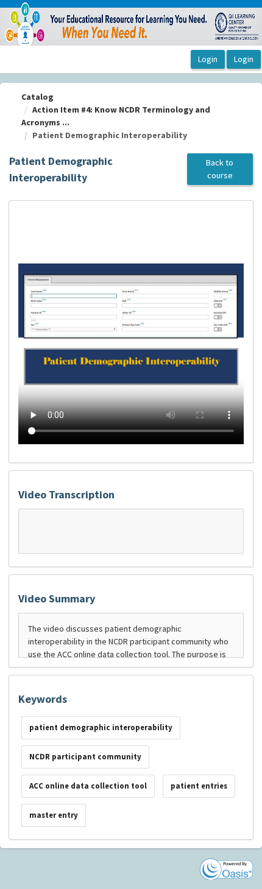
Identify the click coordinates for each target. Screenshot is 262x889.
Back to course (219, 169)
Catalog (37, 96)
